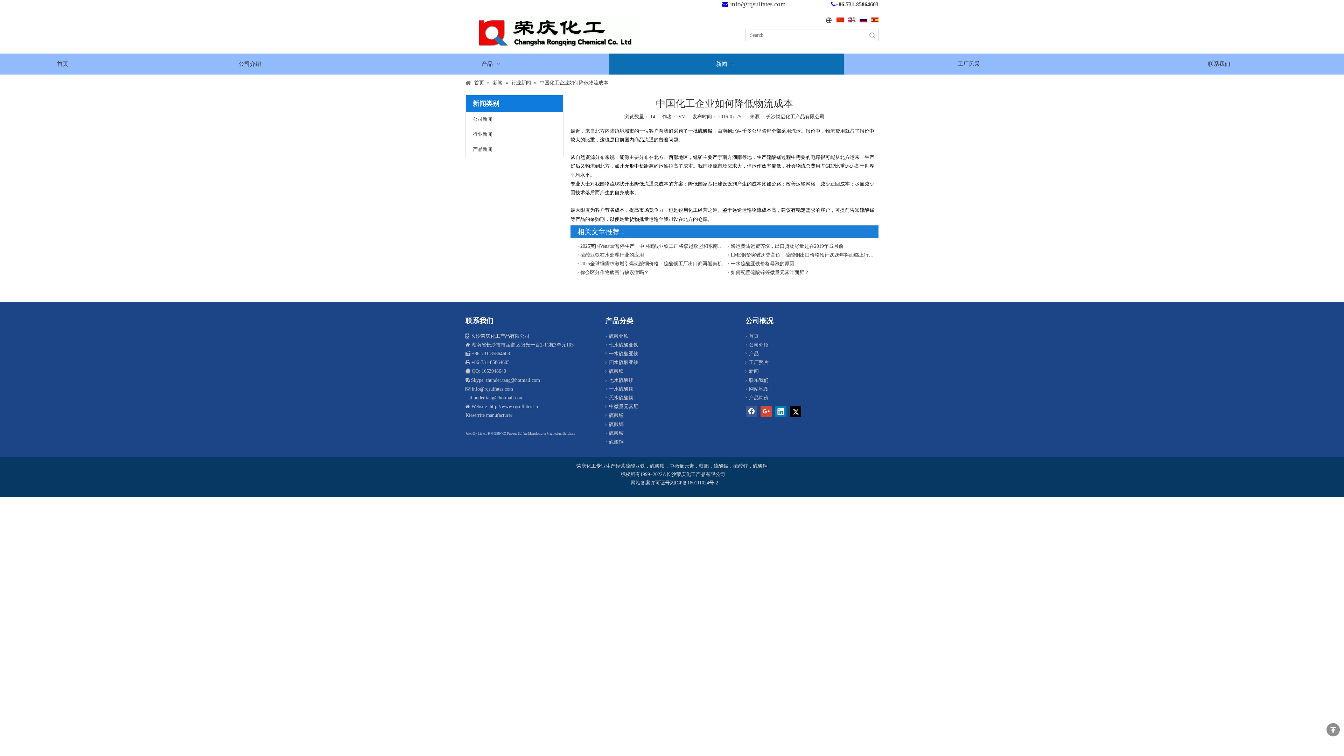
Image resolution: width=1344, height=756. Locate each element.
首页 (754, 336)
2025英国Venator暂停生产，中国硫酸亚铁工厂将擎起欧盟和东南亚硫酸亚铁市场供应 (652, 246)
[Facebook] (751, 411)
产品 (754, 353)
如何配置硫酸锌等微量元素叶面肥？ (770, 272)
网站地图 (759, 389)
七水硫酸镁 (621, 380)
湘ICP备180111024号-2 (694, 482)
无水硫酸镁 (621, 397)
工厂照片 (759, 362)
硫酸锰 (616, 415)
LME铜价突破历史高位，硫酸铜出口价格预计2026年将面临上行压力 (803, 255)
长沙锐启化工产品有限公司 (795, 116)
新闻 (754, 371)
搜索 (872, 35)
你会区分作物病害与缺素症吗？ (614, 272)
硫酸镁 (616, 371)
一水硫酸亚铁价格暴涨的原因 (762, 263)
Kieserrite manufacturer (488, 415)
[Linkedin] (780, 411)
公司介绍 (759, 345)
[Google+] (766, 411)
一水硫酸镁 (621, 389)
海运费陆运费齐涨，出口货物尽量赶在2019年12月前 (787, 246)
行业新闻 (482, 134)
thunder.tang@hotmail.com (496, 397)
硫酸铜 (616, 441)
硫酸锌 (616, 424)
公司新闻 (482, 119)
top (1333, 729)
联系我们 (759, 380)
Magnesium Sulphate (561, 433)
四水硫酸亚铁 (623, 362)
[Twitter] (795, 411)
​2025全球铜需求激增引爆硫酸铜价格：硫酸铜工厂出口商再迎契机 (651, 263)
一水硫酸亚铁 (623, 353)
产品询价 (759, 397)
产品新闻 (482, 149)
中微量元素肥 (623, 406)
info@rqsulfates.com (758, 4)
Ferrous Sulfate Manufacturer (526, 433)
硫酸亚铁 (619, 336)
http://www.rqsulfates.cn (514, 406)
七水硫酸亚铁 (623, 345)
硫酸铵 (616, 433)
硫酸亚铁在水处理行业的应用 (612, 255)
